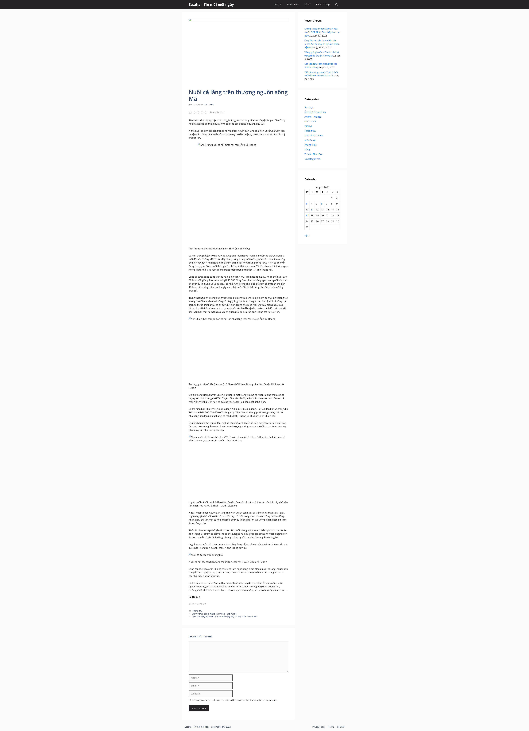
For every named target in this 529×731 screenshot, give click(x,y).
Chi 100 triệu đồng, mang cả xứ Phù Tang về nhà (214, 613)
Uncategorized (312, 158)
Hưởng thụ (197, 610)
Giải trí (307, 4)
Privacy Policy (318, 726)
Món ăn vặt (310, 140)
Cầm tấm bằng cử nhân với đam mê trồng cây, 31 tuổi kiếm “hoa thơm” (224, 616)
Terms (331, 726)
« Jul (306, 235)
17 (307, 215)
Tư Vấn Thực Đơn (313, 154)
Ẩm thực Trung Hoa (315, 112)
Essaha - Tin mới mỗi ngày (211, 4)
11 (312, 209)
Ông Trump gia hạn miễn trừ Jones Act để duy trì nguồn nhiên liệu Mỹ (322, 44)
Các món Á (310, 121)
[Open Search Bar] (336, 4)
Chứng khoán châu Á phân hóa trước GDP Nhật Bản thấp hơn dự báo (322, 32)
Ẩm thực (309, 107)
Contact (340, 726)
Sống (275, 4)
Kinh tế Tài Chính (313, 135)
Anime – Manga (323, 4)
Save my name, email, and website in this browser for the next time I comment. (234, 700)
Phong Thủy (293, 4)
